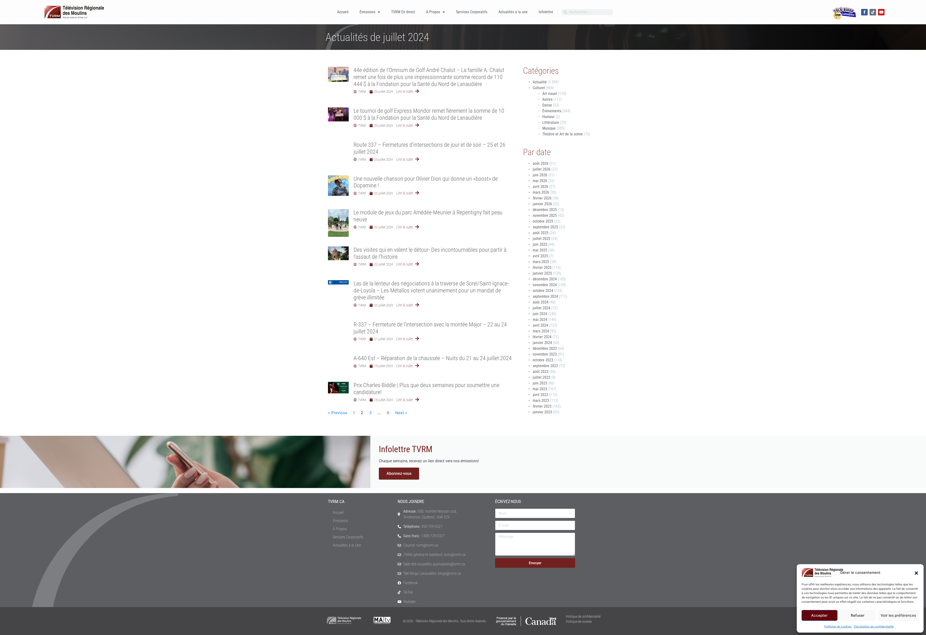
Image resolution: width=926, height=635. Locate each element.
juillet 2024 (541, 308)
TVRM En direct (403, 12)
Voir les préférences (898, 615)
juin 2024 (540, 313)
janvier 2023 (542, 412)
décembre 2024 (545, 279)
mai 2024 (540, 319)
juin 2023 (540, 383)
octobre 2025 (543, 221)
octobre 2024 (543, 290)
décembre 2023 (545, 348)
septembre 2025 (545, 227)
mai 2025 (540, 250)
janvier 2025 (542, 273)
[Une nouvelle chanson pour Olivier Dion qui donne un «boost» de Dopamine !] (338, 185)
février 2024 (542, 337)
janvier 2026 (542, 204)
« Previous (337, 412)
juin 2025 (540, 244)
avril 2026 (540, 186)
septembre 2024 (545, 296)
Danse (547, 105)
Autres (547, 99)
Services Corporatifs (471, 12)
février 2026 (542, 198)
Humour (548, 116)
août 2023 (540, 371)
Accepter (819, 615)
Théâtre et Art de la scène (562, 134)
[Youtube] (881, 12)
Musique (549, 128)
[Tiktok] (873, 12)
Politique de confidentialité (583, 616)
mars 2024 (541, 331)
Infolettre (546, 12)
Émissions (367, 12)
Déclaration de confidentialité (874, 626)
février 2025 (542, 267)
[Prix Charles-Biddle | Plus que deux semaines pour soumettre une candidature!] (338, 387)
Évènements (551, 111)
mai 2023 (540, 389)
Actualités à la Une (347, 545)
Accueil (342, 12)
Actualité (540, 82)
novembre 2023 (545, 354)
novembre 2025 (545, 215)
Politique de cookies (837, 626)
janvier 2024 (542, 342)
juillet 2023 (541, 377)
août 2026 (540, 163)
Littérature (550, 122)
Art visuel (549, 93)
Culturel (539, 88)
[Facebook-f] (864, 12)
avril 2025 (540, 256)
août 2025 (540, 233)
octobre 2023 (543, 360)
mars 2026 (541, 192)
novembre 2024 (545, 285)
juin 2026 (540, 175)
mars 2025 (541, 261)
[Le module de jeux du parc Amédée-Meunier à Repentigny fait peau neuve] (338, 223)
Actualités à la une (513, 12)
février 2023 (542, 406)
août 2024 (540, 302)
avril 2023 (540, 394)
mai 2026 (540, 181)
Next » (401, 412)
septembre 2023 (545, 366)
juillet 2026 (541, 169)
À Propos (433, 12)
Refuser (858, 615)
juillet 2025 (541, 238)
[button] (916, 572)
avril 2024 (540, 325)
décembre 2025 (545, 209)
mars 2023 (541, 400)
